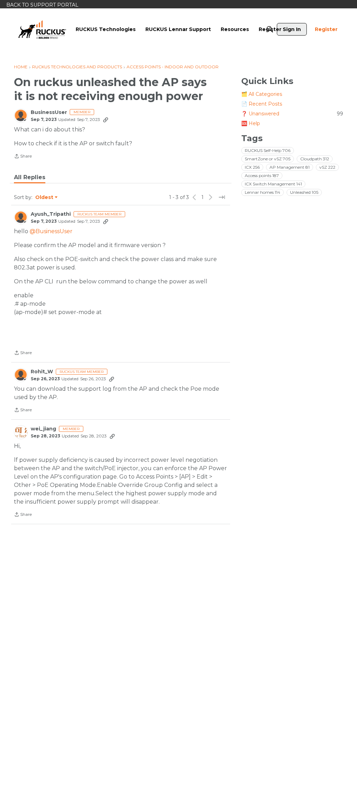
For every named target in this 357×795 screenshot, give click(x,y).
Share (23, 156)
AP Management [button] (289, 167)
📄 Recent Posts (261, 104)
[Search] (270, 29)
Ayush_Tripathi (51, 214)
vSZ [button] (327, 167)
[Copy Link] (105, 119)
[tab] (30, 177)
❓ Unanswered (292, 113)
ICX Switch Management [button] (273, 183)
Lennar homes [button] (262, 192)
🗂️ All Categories (261, 94)
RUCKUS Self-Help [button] (267, 150)
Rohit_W (42, 372)
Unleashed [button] (304, 192)
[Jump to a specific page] (221, 197)
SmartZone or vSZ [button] (267, 158)
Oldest (44, 197)
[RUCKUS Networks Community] (42, 29)
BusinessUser (49, 112)
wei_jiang (43, 429)
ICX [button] (252, 167)
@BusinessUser (51, 231)
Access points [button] (262, 175)
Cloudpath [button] (314, 158)
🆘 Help (250, 123)
